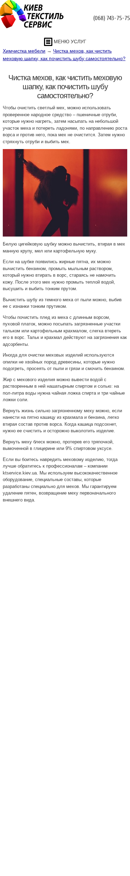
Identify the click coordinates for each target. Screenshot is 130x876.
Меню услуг (69, 41)
